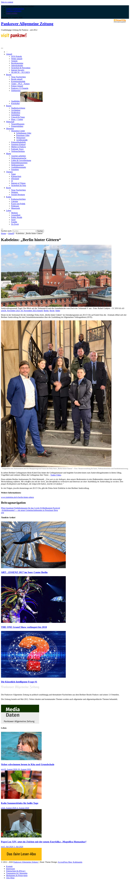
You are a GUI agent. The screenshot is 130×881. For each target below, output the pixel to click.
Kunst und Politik (18, 204)
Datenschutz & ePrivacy (16, 871)
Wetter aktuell (16, 59)
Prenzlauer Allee (22, 135)
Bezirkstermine (17, 63)
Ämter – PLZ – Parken (20, 84)
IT (12, 181)
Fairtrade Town (17, 149)
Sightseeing (15, 90)
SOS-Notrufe (16, 56)
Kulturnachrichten (18, 199)
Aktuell (9, 54)
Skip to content (7, 2)
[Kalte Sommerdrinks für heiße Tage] (21, 798)
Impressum (10, 869)
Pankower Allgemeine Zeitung (27, 23)
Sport (13, 220)
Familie (14, 222)
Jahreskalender (17, 65)
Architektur (15, 110)
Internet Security (17, 70)
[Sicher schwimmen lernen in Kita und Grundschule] (21, 759)
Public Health (16, 217)
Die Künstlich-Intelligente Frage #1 (19, 681)
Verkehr (14, 61)
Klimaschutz (16, 176)
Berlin (46, 311)
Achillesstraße (22, 140)
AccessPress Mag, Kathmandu (70, 862)
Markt (8, 153)
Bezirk (8, 75)
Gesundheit (15, 215)
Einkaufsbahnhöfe (18, 142)
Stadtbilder (15, 101)
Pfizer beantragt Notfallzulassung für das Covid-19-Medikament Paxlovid (30, 508)
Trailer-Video (55, 475)
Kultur (8, 197)
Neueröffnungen (17, 124)
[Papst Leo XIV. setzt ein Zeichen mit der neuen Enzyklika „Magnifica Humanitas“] (21, 837)
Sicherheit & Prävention (20, 68)
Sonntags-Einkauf (18, 144)
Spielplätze (15, 115)
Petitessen (15, 206)
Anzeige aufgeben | (14, 11)
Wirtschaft (10, 122)
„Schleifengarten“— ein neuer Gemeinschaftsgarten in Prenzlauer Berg (29, 510)
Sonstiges (15, 169)
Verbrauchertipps (18, 151)
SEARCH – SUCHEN (20, 72)
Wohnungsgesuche (18, 158)
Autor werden (11, 13)
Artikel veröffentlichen (15, 9)
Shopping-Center (18, 131)
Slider (57, 311)
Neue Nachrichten (18, 77)
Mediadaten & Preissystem (16, 875)
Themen (9, 172)
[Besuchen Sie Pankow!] (13, 38)
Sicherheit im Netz (18, 185)
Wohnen (14, 192)
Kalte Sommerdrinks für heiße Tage (19, 803)
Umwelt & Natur (18, 117)
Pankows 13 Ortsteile (19, 88)
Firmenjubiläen (17, 126)
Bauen (8, 106)
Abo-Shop (10, 878)
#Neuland (15, 179)
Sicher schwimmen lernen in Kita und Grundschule (27, 764)
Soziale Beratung (18, 194)
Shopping (10, 128)
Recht (8, 188)
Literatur (14, 201)
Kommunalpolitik (18, 81)
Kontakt (9, 866)
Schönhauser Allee (23, 133)
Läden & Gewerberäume (21, 160)
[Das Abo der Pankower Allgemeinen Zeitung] (21, 860)
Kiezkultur (15, 103)
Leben (8, 210)
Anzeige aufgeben (18, 156)
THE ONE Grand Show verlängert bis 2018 (24, 627)
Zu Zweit (15, 224)
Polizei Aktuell (17, 86)
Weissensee (20, 138)
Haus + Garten (17, 119)
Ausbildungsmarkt (18, 167)
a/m (2, 311)
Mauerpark (15, 208)
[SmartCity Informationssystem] (119, 21)
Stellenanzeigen (17, 165)
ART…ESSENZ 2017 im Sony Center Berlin (24, 572)
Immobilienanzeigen (19, 163)
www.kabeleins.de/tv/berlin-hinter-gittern (17, 497)
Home (3, 233)
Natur (13, 174)
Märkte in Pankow (18, 147)
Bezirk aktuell (16, 79)
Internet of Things (18, 183)
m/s (2, 769)
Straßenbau (15, 112)
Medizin (14, 213)
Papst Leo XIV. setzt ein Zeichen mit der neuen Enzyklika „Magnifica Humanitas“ (44, 841)
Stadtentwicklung (18, 108)
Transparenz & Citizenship (16, 873)
